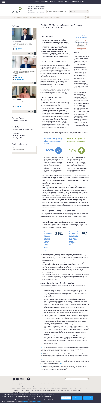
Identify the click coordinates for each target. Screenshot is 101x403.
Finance (30, 11)
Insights (19, 17)
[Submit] (87, 11)
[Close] (98, 398)
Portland (27, 390)
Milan (75, 388)
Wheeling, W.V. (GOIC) (27, 392)
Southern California (19, 135)
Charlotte (35, 388)
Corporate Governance (20, 120)
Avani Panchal (24, 101)
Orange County (15, 390)
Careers (60, 2)
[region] (50, 398)
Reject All (77, 398)
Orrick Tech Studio (78, 2)
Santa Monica (53, 390)
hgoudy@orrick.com (19, 79)
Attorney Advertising (42, 384)
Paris (22, 390)
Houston (53, 388)
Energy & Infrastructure (36, 9)
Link (61, 363)
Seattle (60, 390)
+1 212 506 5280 (18, 106)
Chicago (41, 388)
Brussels (29, 388)
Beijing (18, 388)
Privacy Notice (24, 384)
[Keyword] (87, 378)
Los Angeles (64, 388)
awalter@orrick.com (19, 49)
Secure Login (51, 384)
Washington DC (17, 138)
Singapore (73, 390)
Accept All (88, 398)
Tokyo (79, 390)
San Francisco (46, 390)
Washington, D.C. (16, 392)
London (58, 388)
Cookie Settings (66, 398)
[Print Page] (88, 18)
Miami (70, 388)
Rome (32, 390)
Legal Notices (15, 384)
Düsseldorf (46, 388)
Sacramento (38, 390)
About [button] (67, 2)
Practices (45, 2)
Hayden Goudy (24, 71)
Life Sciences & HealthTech (36, 13)
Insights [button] (52, 2)
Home (13, 17)
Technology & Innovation (36, 7)
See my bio (30, 53)
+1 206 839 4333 (18, 48)
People (37, 2)
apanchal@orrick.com (19, 107)
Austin (13, 388)
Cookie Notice (32, 384)
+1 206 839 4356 (18, 77)
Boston (23, 388)
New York (16, 133)
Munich (79, 388)
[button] (85, 18)
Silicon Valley (66, 390)
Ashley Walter (22, 43)
